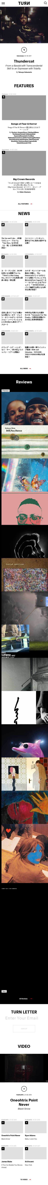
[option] (11, 425)
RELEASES (4, 222)
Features (5, 94)
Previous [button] (5, 391)
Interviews (5, 150)
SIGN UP (24, 1029)
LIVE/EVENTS (29, 254)
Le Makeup (6, 654)
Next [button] (4, 991)
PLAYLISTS (4, 1120)
